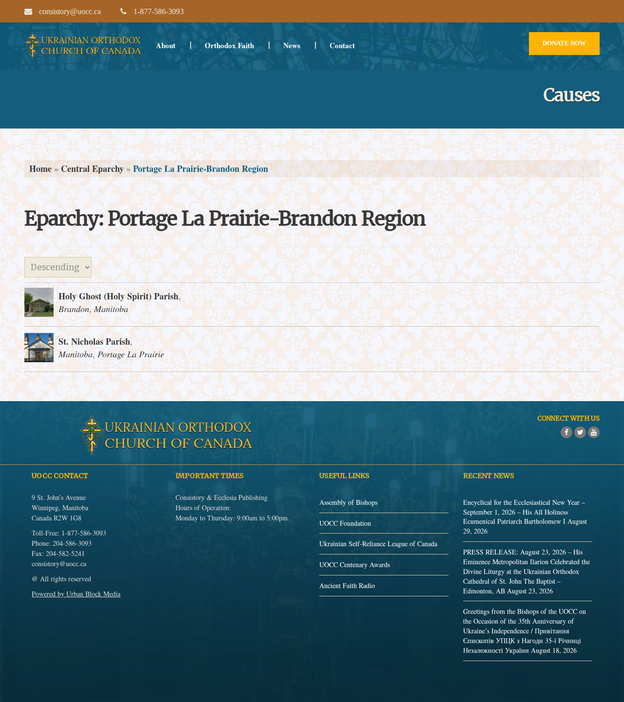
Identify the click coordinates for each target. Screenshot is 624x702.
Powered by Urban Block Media (76, 593)
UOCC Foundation (345, 523)
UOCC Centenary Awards (354, 564)
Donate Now (564, 43)
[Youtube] (594, 432)
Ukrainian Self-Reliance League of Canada (378, 543)
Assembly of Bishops (348, 502)
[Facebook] (566, 432)
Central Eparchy (92, 168)
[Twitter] (580, 432)
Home (40, 168)
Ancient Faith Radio (347, 585)
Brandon (73, 308)
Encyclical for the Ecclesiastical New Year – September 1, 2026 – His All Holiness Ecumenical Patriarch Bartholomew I (524, 512)
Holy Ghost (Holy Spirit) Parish (118, 296)
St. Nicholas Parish (94, 341)
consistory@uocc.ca (59, 563)
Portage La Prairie (131, 354)
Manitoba (111, 308)
